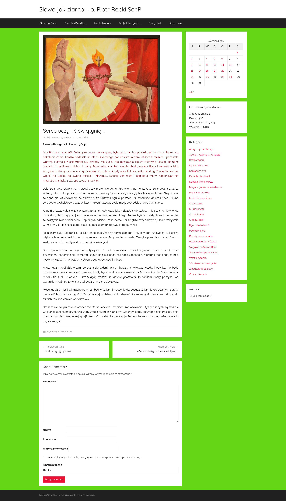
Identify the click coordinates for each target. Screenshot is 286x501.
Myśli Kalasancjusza (200, 198)
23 (192, 76)
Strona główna (48, 23)
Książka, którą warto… (201, 181)
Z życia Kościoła (198, 274)
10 (200, 64)
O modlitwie (196, 214)
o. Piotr (85, 137)
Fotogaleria (155, 23)
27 (222, 76)
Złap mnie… (176, 23)
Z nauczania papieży (201, 268)
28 (230, 76)
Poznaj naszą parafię (201, 236)
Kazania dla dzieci (199, 176)
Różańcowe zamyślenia (202, 241)
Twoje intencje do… (130, 23)
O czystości (195, 203)
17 (200, 70)
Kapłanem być (197, 170)
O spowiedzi (196, 219)
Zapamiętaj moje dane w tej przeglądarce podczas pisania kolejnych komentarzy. (94, 457)
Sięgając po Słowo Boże (59, 331)
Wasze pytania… (198, 257)
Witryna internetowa (55, 448)
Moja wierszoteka (199, 192)
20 (222, 70)
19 (215, 70)
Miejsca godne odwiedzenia (205, 187)
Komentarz (50, 381)
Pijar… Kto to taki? (199, 225)
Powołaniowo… (197, 230)
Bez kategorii (196, 159)
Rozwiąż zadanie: (53, 464)
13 (222, 64)
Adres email (50, 439)
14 (230, 64)
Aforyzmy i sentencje (201, 149)
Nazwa (47, 429)
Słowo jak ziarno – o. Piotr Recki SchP (90, 9)
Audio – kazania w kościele (204, 154)
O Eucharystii (196, 208)
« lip (191, 91)
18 (207, 70)
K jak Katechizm (198, 165)
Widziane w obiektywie (202, 263)
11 (207, 64)
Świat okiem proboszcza (203, 252)
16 (192, 70)
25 (207, 76)
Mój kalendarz (102, 23)
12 (215, 64)
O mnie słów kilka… (75, 23)
